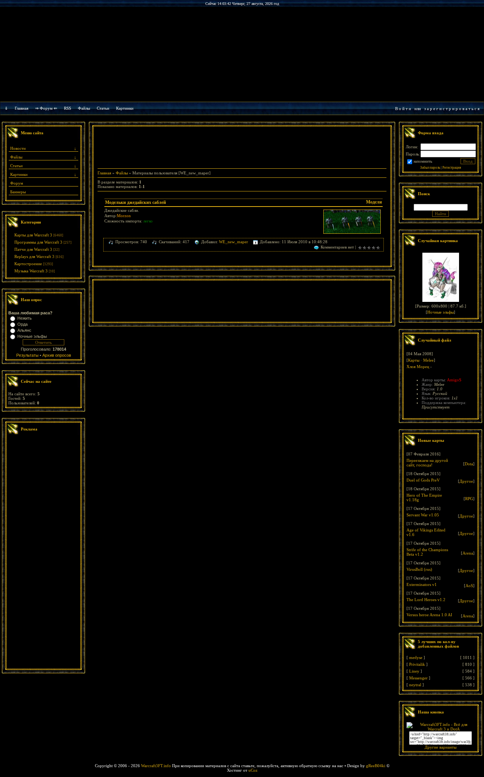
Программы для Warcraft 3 (38, 242)
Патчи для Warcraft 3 (33, 249)
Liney (414, 671)
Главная (21, 108)
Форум (16, 183)
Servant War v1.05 (422, 515)
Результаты (27, 355)
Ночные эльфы (32, 336)
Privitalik (417, 664)
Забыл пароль (430, 167)
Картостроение (28, 263)
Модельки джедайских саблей (135, 202)
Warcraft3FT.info (156, 765)
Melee (428, 360)
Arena (467, 553)
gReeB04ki (375, 765)
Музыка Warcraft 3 (31, 271)
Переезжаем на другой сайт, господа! (427, 462)
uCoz (253, 770)
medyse (415, 657)
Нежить (24, 318)
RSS (67, 108)
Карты (413, 360)
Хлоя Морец (417, 366)
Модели (374, 202)
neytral (415, 684)
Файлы (84, 108)
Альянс (24, 330)
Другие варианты (440, 747)
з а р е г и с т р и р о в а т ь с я (451, 108)
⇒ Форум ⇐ (46, 108)
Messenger (418, 678)
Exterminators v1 (421, 584)
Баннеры (18, 192)
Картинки (124, 108)
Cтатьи (103, 108)
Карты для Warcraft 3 (33, 235)
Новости (18, 148)
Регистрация (451, 167)
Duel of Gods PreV (423, 480)
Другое (466, 481)
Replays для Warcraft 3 (34, 256)
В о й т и (403, 108)
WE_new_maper (233, 241)
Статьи (16, 165)
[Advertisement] (43, 552)
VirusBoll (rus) (419, 569)
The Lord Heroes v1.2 (425, 599)
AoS (469, 585)
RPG (469, 498)
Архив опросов (56, 355)
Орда (22, 324)
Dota (469, 464)
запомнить (422, 161)
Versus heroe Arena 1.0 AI (429, 614)
